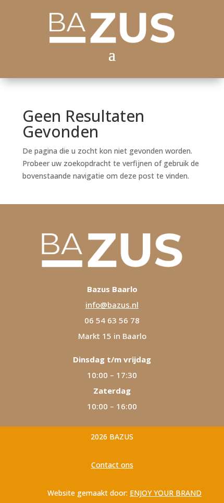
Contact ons (112, 465)
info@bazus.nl (112, 304)
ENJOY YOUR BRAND (166, 493)
